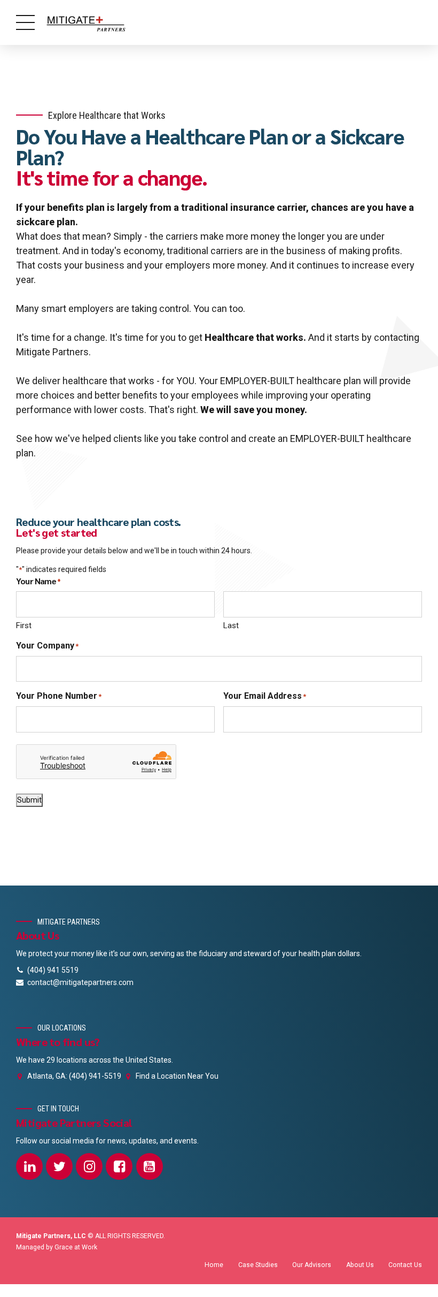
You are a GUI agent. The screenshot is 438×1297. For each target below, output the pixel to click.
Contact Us (405, 1265)
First (24, 625)
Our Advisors (311, 1265)
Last (231, 625)
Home (214, 1265)
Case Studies (258, 1265)
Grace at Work (75, 1247)
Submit (29, 800)
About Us (360, 1265)
